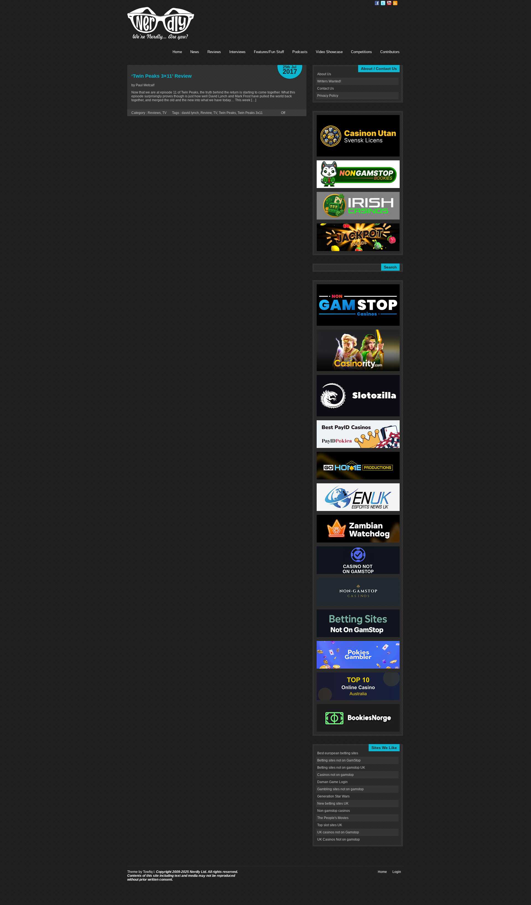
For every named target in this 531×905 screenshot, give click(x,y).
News (194, 52)
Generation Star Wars (333, 796)
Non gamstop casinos (333, 811)
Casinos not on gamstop (335, 775)
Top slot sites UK (329, 825)
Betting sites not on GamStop (339, 760)
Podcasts (300, 52)
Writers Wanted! (329, 81)
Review (206, 113)
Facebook (377, 3)
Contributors (390, 52)
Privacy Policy (327, 96)
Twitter (383, 3)
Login (396, 872)
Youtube (389, 3)
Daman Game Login (332, 782)
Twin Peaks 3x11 (250, 113)
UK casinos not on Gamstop (338, 832)
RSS (395, 3)
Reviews (214, 52)
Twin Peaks (227, 113)
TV (164, 113)
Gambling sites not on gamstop (340, 789)
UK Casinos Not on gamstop (338, 839)
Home (177, 52)
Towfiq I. (149, 872)
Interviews (237, 52)
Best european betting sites (337, 753)
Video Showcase (329, 52)
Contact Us (325, 88)
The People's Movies (332, 818)
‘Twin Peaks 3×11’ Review (161, 76)
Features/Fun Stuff (269, 52)
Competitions (361, 52)
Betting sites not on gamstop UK (341, 768)
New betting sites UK (332, 803)
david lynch (190, 113)
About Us (324, 74)
